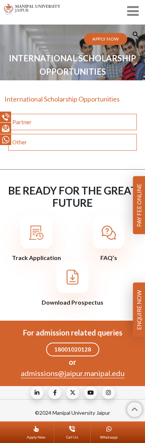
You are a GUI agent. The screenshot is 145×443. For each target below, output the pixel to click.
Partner (22, 122)
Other (19, 142)
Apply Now (105, 39)
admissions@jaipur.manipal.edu (73, 373)
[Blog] (37, 392)
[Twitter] (72, 392)
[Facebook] (54, 392)
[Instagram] (108, 392)
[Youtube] (90, 392)
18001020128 (72, 349)
